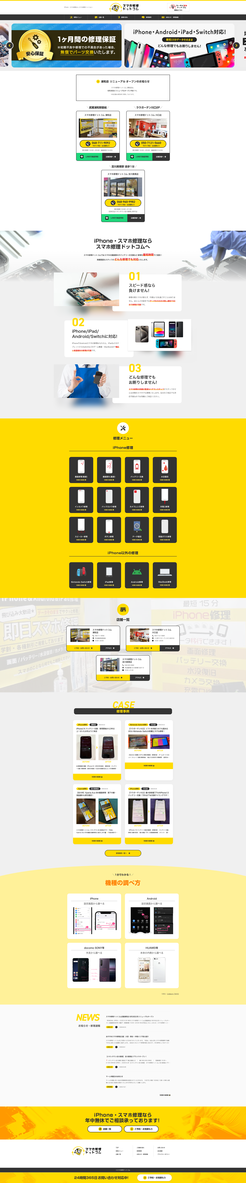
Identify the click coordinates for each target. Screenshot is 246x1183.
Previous (9, 45)
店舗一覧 (101, 17)
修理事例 (148, 17)
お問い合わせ (161, 1147)
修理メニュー (78, 17)
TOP (117, 1147)
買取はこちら (178, 10)
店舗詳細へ (109, 156)
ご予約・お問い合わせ (82, 648)
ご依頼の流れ (140, 1147)
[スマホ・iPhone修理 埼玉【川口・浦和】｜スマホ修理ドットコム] (124, 7)
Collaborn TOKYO (173, 994)
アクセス (109, 648)
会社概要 (159, 1151)
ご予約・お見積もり (157, 1178)
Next (236, 45)
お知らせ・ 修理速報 (172, 17)
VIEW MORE (164, 1095)
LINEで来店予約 (92, 156)
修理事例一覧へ (121, 853)
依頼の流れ (124, 17)
